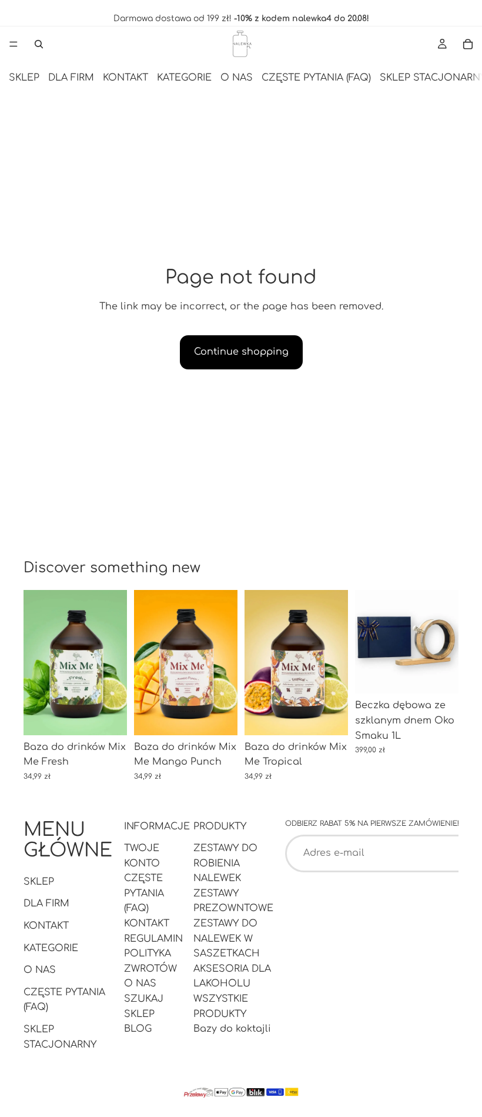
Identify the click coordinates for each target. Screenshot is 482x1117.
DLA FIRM (71, 77)
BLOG (138, 1028)
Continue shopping (241, 351)
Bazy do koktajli (232, 1028)
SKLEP (24, 77)
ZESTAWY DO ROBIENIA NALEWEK (225, 863)
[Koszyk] (468, 44)
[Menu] (13, 44)
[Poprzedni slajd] (36, 663)
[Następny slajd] (114, 663)
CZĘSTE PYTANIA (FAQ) (316, 77)
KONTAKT (125, 77)
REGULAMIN (153, 938)
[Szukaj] (39, 44)
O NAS (236, 77)
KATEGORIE (184, 77)
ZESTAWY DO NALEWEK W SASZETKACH (226, 938)
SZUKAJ (143, 998)
